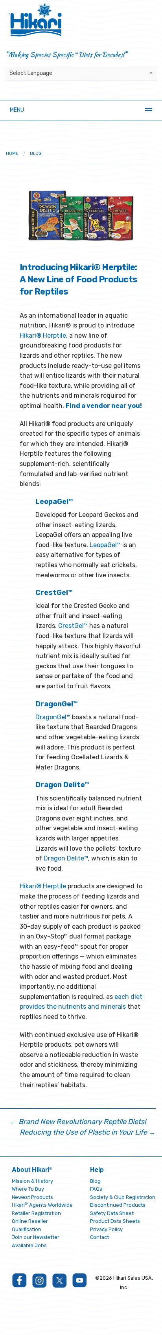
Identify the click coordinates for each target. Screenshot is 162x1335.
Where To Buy (28, 1189)
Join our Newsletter (35, 1237)
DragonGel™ (52, 717)
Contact (99, 1237)
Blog (36, 153)
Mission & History (32, 1181)
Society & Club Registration (122, 1197)
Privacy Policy (106, 1229)
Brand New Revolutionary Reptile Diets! (78, 1121)
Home (12, 153)
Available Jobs (29, 1245)
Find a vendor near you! (104, 405)
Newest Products (32, 1197)
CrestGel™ (73, 625)
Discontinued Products (117, 1205)
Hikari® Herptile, (44, 335)
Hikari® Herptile (43, 886)
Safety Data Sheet (112, 1213)
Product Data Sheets (115, 1221)
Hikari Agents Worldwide (42, 1205)
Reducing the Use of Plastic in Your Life (88, 1132)
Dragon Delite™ (66, 858)
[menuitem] (12, 153)
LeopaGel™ (105, 545)
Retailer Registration (36, 1213)
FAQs (96, 1189)
